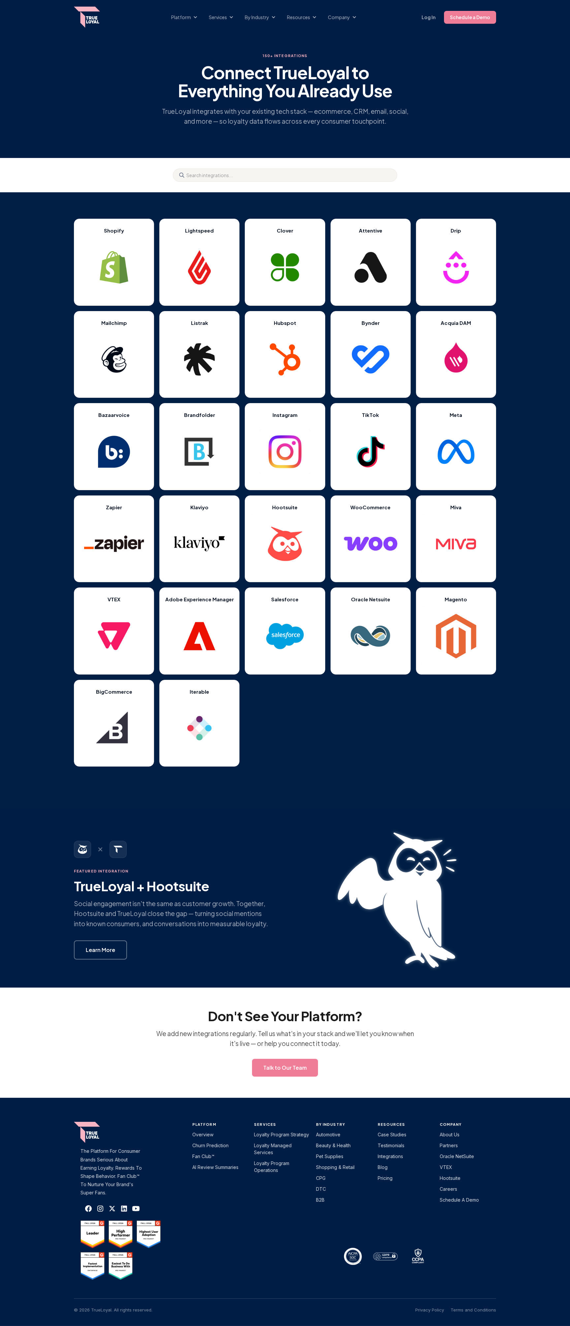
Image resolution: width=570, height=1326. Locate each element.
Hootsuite (450, 1178)
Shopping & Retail (335, 1167)
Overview (202, 1134)
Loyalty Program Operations (271, 1166)
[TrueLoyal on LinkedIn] (124, 1209)
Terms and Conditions (473, 1309)
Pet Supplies (329, 1156)
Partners (449, 1145)
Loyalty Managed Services (273, 1149)
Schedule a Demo (470, 17)
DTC (321, 1189)
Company (451, 1124)
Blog (383, 1167)
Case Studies (392, 1134)
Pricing (385, 1178)
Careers (448, 1189)
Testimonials (391, 1145)
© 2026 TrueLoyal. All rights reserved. (113, 1309)
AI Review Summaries (215, 1167)
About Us (449, 1134)
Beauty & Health (333, 1145)
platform (204, 1124)
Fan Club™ (203, 1156)
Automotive (328, 1134)
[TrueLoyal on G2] (92, 1234)
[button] (187, 17)
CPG (321, 1178)
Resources (391, 1124)
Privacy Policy (429, 1309)
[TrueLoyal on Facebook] (88, 1209)
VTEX (446, 1167)
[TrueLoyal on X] (113, 636)
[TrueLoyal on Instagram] (100, 1209)
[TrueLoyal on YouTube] (136, 1209)
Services (265, 1124)
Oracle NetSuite (457, 1156)
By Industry (330, 1124)
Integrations (390, 1156)
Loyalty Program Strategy (281, 1134)
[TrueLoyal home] (96, 1132)
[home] (93, 17)
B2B (320, 1200)
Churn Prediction (210, 1145)
